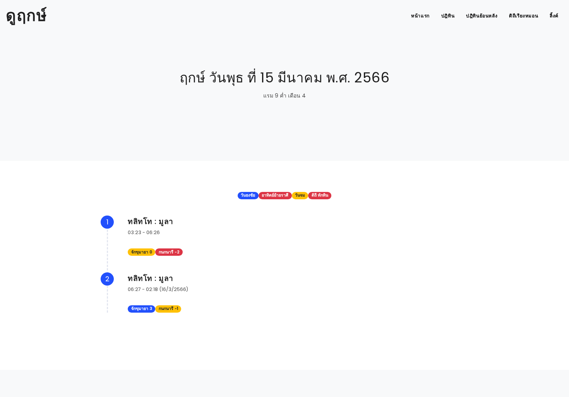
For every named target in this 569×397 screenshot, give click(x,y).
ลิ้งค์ (554, 15)
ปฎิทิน (447, 15)
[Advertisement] (284, 379)
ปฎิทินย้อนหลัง (481, 15)
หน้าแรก (420, 15)
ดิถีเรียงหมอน (523, 15)
